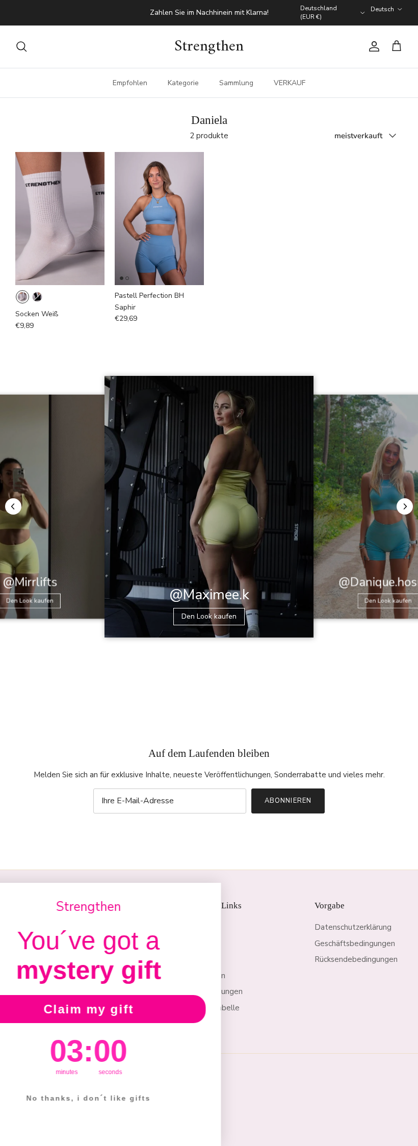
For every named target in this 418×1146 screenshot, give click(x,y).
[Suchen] (21, 46)
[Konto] (372, 46)
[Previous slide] (13, 506)
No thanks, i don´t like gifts (132, 1098)
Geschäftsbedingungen (355, 943)
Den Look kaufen (209, 616)
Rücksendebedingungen (356, 959)
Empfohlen (130, 83)
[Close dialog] (254, 894)
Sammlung (236, 83)
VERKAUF (289, 83)
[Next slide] (405, 506)
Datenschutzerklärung (353, 927)
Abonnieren (288, 800)
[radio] (22, 296)
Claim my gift (133, 1009)
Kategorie (183, 83)
